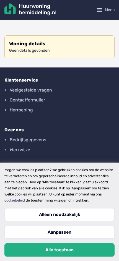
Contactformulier (27, 100)
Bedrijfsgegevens (28, 139)
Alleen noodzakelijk (59, 214)
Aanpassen (59, 232)
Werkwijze (20, 149)
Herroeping (21, 110)
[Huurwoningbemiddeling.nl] (30, 10)
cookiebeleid (14, 200)
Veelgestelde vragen (31, 90)
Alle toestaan (59, 249)
